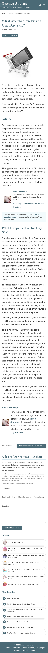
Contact (25, 650)
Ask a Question (9, 35)
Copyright (41, 648)
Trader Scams (14, 4)
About (8, 648)
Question (5, 506)
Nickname (6, 488)
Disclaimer (16, 648)
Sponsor (34, 650)
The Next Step (10, 407)
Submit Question (12, 528)
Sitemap (17, 650)
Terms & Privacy (29, 648)
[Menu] (44, 5)
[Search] (39, 5)
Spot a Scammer (20, 191)
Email (23, 497)
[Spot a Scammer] (5, 423)
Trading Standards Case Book (19, 13)
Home (4, 13)
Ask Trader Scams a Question (30, 446)
